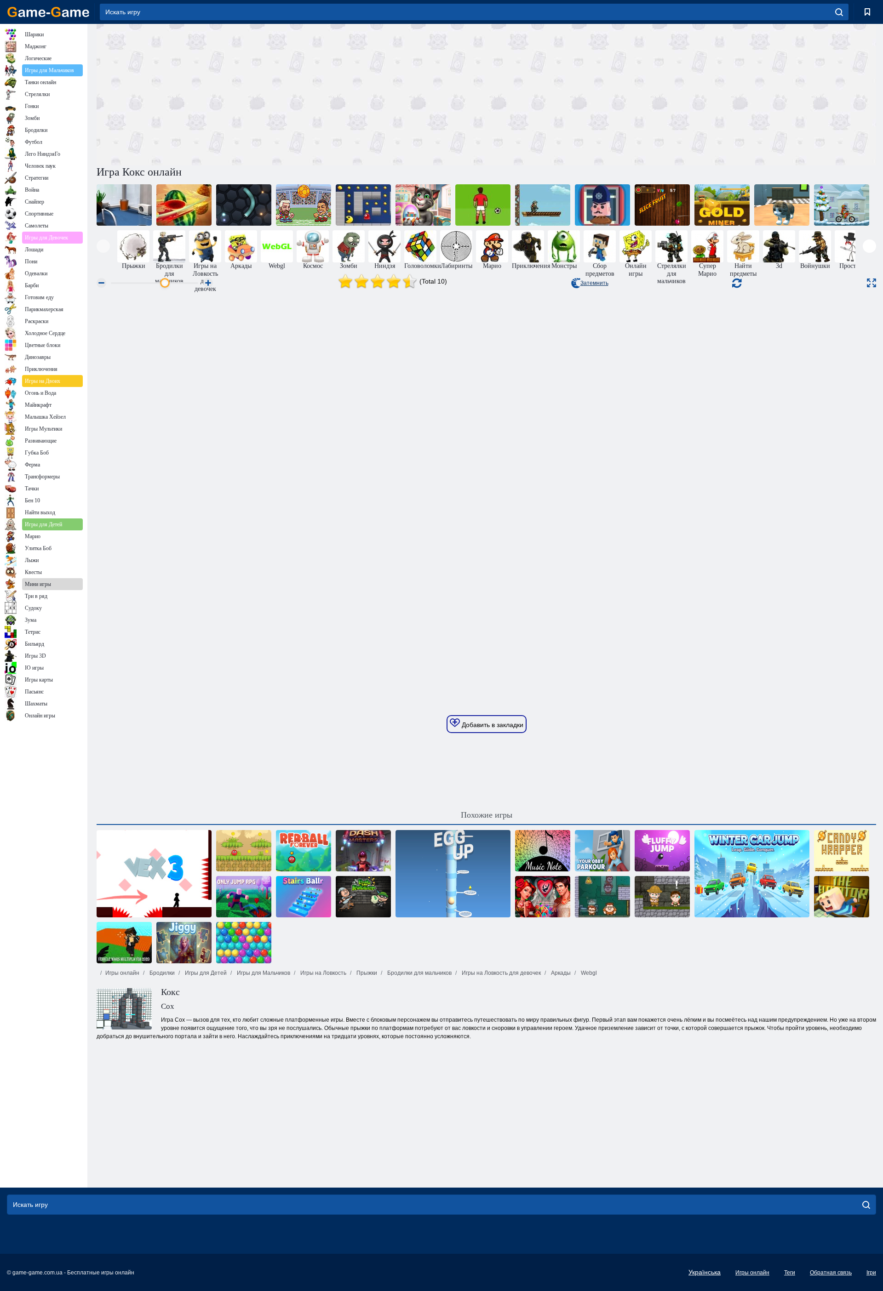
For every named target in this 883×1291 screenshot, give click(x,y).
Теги (789, 1272)
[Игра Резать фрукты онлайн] (662, 205)
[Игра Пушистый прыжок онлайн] (662, 850)
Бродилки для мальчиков (419, 973)
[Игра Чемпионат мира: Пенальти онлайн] (482, 205)
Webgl (588, 973)
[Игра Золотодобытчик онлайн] (722, 205)
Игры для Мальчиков (262, 973)
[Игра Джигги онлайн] (184, 942)
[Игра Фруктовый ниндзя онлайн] (184, 205)
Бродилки (161, 973)
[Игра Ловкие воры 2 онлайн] (602, 896)
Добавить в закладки (491, 724)
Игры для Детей (205, 973)
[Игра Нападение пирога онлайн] (602, 205)
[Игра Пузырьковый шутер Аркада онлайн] (243, 942)
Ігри (871, 1272)
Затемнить (594, 283)
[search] (839, 12)
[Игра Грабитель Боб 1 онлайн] (363, 896)
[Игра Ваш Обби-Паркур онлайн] (602, 850)
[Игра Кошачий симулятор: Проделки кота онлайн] (781, 205)
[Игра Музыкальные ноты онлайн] (542, 850)
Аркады (560, 973)
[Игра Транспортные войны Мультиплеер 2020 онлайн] (124, 942)
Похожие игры (486, 814)
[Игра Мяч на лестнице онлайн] (303, 896)
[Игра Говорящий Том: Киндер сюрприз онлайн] (423, 205)
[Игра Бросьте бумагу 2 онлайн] (124, 205)
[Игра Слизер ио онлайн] (243, 205)
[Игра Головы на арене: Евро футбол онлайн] (303, 205)
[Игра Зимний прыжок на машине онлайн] (751, 873)
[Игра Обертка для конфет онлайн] (841, 850)
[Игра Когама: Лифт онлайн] (841, 896)
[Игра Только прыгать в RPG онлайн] (243, 896)
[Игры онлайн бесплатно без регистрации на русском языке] (48, 12)
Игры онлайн (122, 973)
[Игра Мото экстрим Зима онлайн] (841, 205)
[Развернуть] (871, 283)
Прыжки (366, 973)
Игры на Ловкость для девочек (500, 973)
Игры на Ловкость (322, 973)
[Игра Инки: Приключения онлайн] (662, 896)
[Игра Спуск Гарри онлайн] (542, 205)
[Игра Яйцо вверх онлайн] (453, 873)
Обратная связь (831, 1272)
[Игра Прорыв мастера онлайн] (363, 850)
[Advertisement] (291, 93)
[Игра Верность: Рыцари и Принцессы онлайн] (542, 896)
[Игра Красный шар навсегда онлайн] (303, 850)
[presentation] (103, 246)
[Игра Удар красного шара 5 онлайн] (243, 850)
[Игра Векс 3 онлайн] (154, 873)
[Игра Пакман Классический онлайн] (363, 205)
